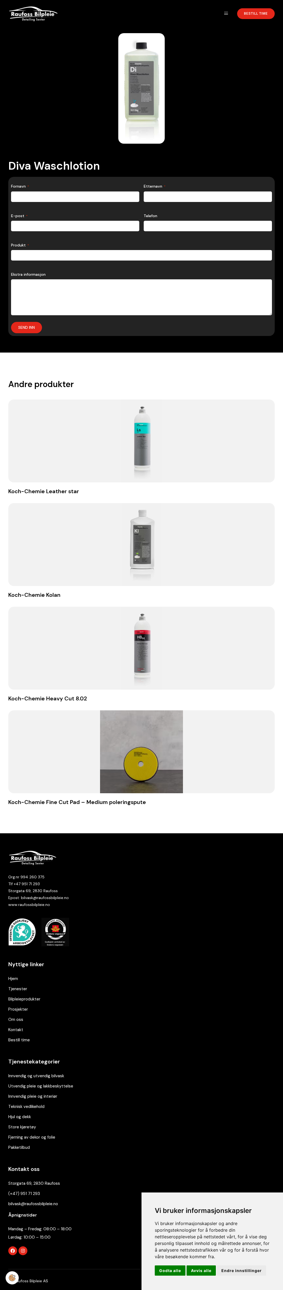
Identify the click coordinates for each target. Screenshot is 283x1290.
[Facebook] (12, 1250)
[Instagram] (23, 1250)
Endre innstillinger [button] (241, 1270)
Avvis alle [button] (201, 1270)
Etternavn (155, 186)
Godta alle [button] (170, 1270)
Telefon (150, 215)
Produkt (20, 245)
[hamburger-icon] (226, 14)
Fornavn (20, 186)
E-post (19, 215)
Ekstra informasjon (28, 274)
